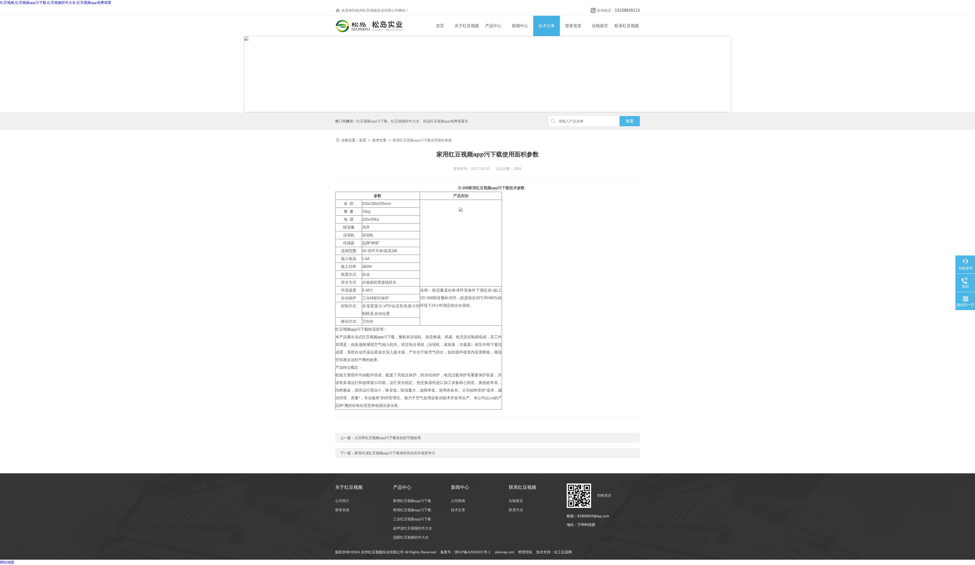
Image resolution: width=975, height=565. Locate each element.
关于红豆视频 (466, 26)
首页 (440, 26)
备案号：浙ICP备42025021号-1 (465, 552)
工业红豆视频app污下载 (412, 519)
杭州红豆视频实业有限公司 (377, 10)
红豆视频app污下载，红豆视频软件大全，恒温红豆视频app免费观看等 (412, 121)
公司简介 (342, 501)
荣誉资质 (573, 26)
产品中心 (493, 26)
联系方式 (516, 510)
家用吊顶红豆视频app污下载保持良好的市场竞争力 (394, 453)
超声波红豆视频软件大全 (412, 528)
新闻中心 (520, 26)
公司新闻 (458, 501)
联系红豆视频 (626, 26)
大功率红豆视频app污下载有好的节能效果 (387, 438)
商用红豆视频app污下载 (412, 510)
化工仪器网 (563, 552)
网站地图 (7, 562)
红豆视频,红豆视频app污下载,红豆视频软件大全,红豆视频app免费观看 (55, 3)
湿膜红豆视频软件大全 (411, 537)
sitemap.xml (504, 552)
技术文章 (547, 26)
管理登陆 (525, 552)
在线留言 (600, 26)
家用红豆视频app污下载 (412, 501)
